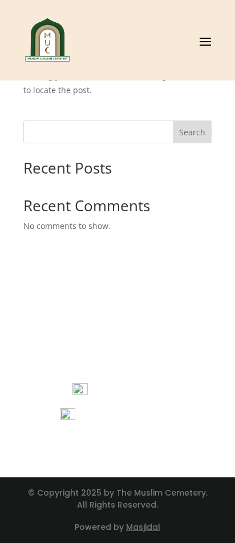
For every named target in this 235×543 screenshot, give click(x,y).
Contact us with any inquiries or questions (118, 446)
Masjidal (143, 527)
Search (192, 132)
